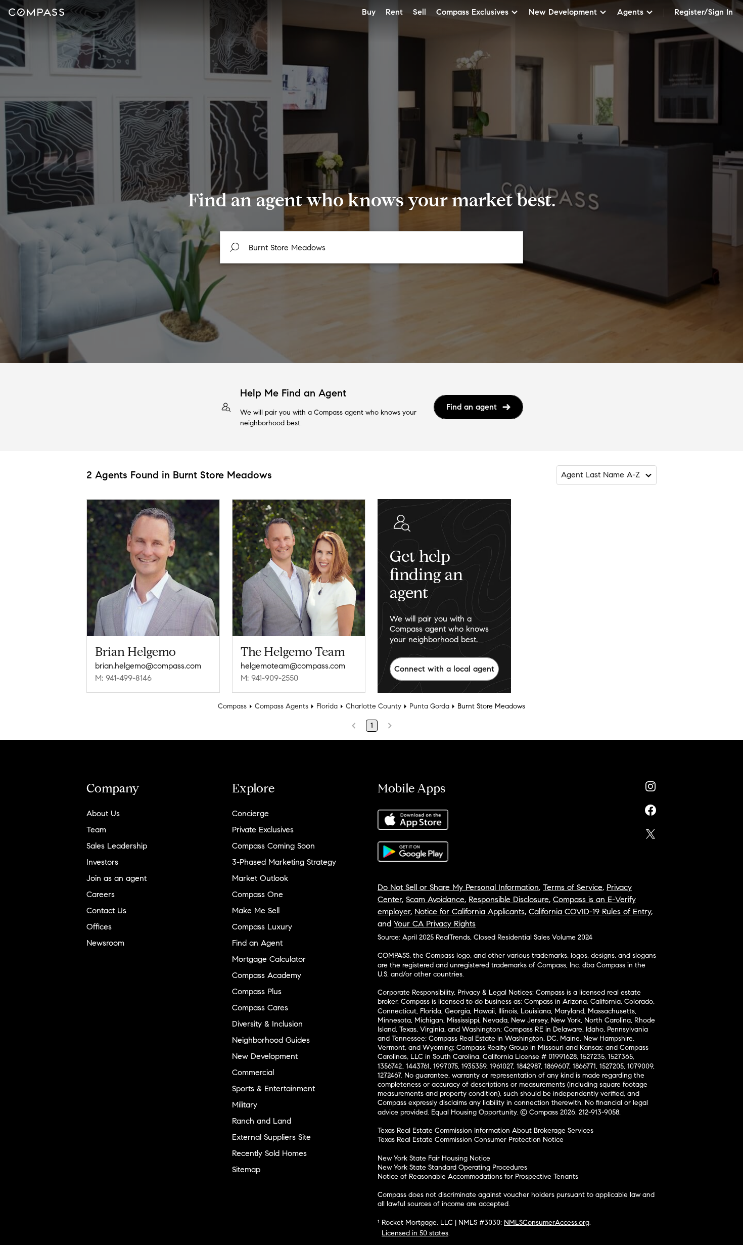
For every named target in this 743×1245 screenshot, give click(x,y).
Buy (369, 12)
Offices (99, 926)
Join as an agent (116, 878)
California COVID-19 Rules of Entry (590, 911)
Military (244, 1104)
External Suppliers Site (271, 1137)
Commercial (253, 1072)
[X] (650, 831)
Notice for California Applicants (469, 911)
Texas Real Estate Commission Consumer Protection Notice (471, 1139)
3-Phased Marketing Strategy (284, 862)
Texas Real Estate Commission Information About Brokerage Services (485, 1130)
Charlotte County (373, 706)
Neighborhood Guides (271, 1040)
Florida (327, 706)
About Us (103, 813)
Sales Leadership (116, 846)
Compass (232, 706)
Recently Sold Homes (269, 1153)
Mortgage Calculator (269, 959)
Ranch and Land (261, 1121)
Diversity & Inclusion (267, 1024)
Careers (100, 894)
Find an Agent (257, 943)
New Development (265, 1056)
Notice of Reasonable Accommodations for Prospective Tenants (478, 1176)
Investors (102, 862)
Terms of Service (572, 887)
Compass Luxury (262, 926)
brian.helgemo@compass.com (148, 666)
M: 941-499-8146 (123, 678)
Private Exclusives (263, 829)
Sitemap (246, 1169)
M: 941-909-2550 (269, 678)
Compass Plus (257, 991)
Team (96, 829)
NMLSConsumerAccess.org (546, 1222)
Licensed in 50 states (415, 1233)
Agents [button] (630, 12)
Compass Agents (281, 706)
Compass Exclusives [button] (472, 12)
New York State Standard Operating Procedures (452, 1167)
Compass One (257, 894)
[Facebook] (650, 808)
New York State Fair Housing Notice (434, 1158)
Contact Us (106, 910)
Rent (394, 12)
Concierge (250, 813)
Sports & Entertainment (273, 1088)
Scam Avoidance (435, 899)
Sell (419, 12)
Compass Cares (260, 1007)
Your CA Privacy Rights (435, 923)
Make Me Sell (256, 910)
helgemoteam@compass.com (293, 666)
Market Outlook (260, 878)
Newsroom (105, 943)
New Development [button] (563, 12)
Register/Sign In (703, 12)
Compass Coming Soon (273, 846)
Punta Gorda (429, 706)
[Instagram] (650, 784)
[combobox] (371, 247)
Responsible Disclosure (509, 899)
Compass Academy (266, 975)
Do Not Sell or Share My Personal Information (458, 887)
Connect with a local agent (444, 669)
